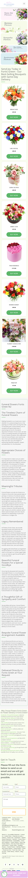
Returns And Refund (7, 840)
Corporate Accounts (18, 836)
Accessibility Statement (13, 834)
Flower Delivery (15, 842)
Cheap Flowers (17, 848)
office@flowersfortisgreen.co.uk (10, 825)
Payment (14, 839)
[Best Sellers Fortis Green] (14, 49)
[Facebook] (5, 864)
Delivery (4, 837)
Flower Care (10, 837)
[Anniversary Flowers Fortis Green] (14, 59)
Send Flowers (5, 845)
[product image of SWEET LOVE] (14, 213)
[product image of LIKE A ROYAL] (14, 135)
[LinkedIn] (18, 864)
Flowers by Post (7, 850)
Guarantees (17, 837)
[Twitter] (9, 864)
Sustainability (16, 840)
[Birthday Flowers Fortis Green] (14, 26)
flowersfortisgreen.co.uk (18, 830)
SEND (14, 812)
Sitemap (4, 853)
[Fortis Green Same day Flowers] (14, 14)
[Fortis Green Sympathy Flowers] (14, 39)
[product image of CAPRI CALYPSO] (14, 174)
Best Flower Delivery (7, 848)
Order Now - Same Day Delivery (16, 874)
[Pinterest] (22, 864)
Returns (17, 851)
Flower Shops (13, 845)
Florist (23, 848)
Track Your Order (16, 850)
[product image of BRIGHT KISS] (14, 96)
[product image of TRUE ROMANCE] (14, 252)
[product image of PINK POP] (14, 369)
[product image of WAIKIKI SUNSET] (14, 291)
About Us (4, 834)
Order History (10, 851)
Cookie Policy (8, 836)
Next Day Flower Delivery (17, 844)
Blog (21, 851)
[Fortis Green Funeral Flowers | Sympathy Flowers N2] (9, 3)
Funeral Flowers (11, 847)
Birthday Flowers (20, 847)
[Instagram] (14, 864)
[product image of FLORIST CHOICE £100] (14, 330)
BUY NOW (14, 117)
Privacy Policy (21, 839)
